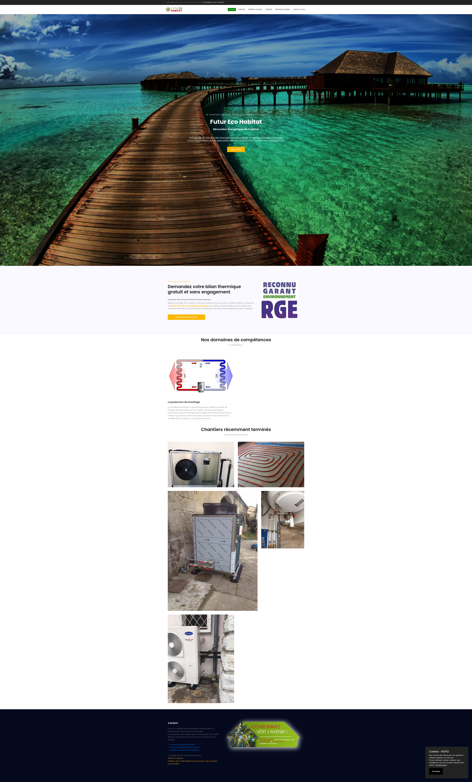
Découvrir (236, 149)
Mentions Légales (175, 758)
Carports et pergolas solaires (182, 744)
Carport (268, 9)
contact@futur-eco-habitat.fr (213, 2)
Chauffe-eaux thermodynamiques (184, 750)
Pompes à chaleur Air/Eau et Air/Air (184, 747)
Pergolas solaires (282, 9)
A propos (241, 9)
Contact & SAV (299, 9)
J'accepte (436, 771)
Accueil (232, 9)
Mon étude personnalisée (186, 317)
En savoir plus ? (441, 765)
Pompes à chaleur (255, 9)
